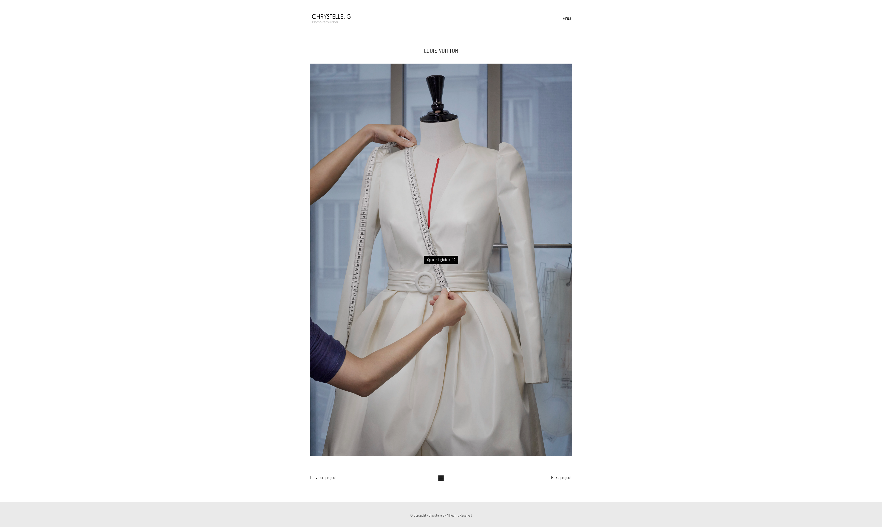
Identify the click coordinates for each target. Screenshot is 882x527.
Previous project (323, 477)
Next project (561, 477)
